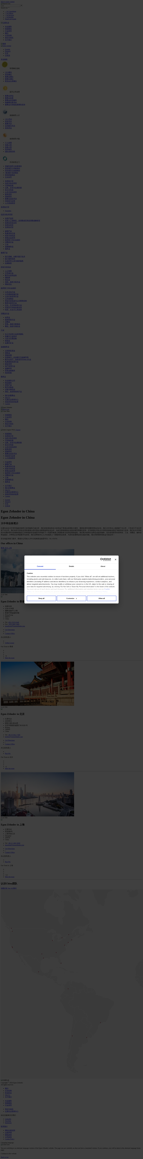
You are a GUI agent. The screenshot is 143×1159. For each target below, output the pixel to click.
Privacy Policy (101, 592)
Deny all (41, 598)
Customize (70, 598)
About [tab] (103, 566)
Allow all (102, 598)
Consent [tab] (40, 566)
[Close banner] (115, 559)
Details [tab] (71, 566)
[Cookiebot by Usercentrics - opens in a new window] (102, 559)
